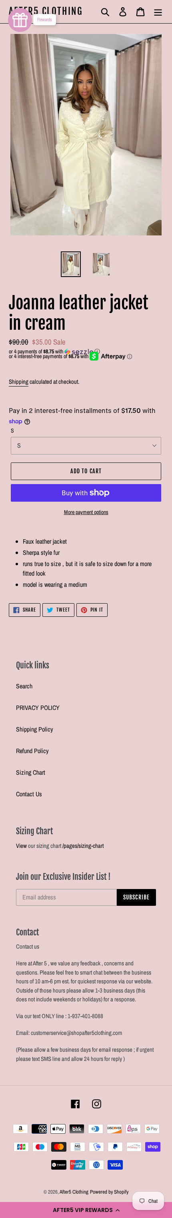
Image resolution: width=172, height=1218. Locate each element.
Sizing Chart (30, 772)
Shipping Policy (34, 729)
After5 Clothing (46, 11)
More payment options (86, 512)
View (21, 845)
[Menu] (158, 11)
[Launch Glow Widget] (20, 20)
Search (24, 686)
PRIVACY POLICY (38, 707)
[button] (86, 1210)
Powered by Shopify (109, 1191)
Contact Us (29, 793)
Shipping (18, 381)
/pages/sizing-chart (83, 845)
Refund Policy (32, 750)
